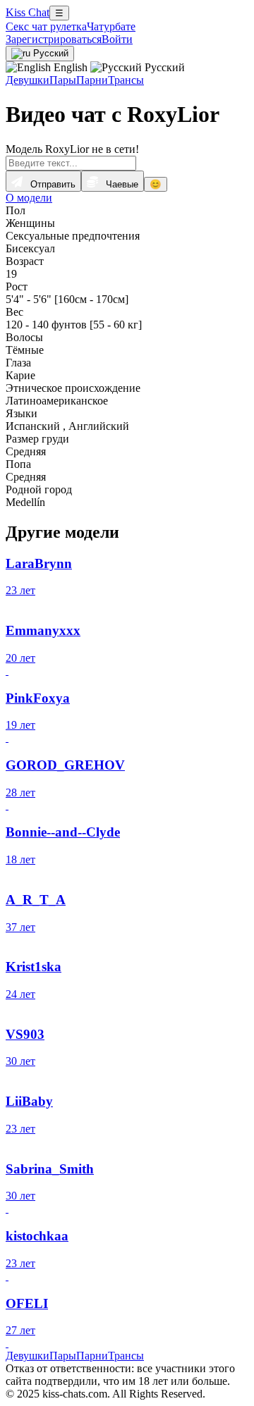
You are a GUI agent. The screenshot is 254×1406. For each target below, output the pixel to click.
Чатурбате (111, 26)
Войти (117, 39)
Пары (62, 80)
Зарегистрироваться (54, 39)
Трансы (126, 80)
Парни (92, 80)
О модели (29, 198)
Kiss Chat (27, 12)
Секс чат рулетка (46, 26)
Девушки (27, 80)
